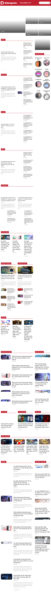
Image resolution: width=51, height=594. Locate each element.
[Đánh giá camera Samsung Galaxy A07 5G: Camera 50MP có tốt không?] (20, 92)
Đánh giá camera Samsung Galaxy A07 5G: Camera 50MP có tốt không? (22, 358)
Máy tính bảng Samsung (28, 229)
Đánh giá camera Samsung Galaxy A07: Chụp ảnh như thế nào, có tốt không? (22, 384)
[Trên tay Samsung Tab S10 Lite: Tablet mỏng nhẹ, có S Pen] (42, 393)
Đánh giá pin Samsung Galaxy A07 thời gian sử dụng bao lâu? (22, 402)
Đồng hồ (22, 349)
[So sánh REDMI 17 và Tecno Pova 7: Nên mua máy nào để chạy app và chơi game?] (20, 211)
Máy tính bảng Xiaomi (18, 230)
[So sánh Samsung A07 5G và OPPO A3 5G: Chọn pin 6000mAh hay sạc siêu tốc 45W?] (20, 85)
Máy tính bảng (16, 349)
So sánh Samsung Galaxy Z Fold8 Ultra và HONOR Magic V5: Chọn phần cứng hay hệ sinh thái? (28, 221)
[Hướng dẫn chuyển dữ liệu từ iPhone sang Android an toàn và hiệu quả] (44, 30)
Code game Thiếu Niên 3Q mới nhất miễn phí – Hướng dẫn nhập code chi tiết (31, 449)
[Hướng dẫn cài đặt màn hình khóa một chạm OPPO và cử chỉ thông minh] (20, 153)
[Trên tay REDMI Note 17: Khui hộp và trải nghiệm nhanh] (42, 377)
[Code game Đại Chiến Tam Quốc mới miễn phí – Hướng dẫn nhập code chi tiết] (44, 441)
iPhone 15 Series (30, 36)
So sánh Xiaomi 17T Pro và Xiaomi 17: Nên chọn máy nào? (7, 126)
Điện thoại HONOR (29, 183)
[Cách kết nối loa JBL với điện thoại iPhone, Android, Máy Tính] (20, 296)
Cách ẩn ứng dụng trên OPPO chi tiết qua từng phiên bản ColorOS (27, 175)
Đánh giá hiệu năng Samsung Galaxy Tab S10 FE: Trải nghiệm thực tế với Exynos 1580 (42, 529)
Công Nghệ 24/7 (25, 3)
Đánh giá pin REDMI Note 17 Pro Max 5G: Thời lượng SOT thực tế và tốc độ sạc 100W (42, 511)
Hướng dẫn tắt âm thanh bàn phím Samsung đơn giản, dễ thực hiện (22, 577)
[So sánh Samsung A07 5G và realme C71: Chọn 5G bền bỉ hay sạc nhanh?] (20, 78)
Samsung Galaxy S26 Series (16, 71)
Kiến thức (38, 412)
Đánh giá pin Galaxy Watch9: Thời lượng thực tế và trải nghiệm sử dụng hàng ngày (8, 277)
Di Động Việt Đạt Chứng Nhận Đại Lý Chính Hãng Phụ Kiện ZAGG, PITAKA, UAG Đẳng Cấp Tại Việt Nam (28, 333)
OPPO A (23, 149)
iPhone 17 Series (13, 36)
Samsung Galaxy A (29, 72)
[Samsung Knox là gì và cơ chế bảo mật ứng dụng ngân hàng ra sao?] (42, 418)
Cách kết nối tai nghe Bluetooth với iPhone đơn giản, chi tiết (5, 330)
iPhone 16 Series (21, 36)
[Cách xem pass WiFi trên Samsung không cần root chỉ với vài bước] (42, 468)
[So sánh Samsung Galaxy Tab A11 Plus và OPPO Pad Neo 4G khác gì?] (17, 237)
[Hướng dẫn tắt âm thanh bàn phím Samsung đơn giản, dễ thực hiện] (6, 577)
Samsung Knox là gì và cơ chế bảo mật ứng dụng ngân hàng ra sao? (42, 425)
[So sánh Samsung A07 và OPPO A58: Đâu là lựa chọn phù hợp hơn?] (20, 161)
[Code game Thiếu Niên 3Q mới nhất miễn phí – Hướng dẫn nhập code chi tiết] (31, 441)
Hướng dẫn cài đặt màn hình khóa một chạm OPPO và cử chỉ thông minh (23, 560)
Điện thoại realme (20, 183)
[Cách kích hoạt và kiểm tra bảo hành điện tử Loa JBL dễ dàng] (20, 302)
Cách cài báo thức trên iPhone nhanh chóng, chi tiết (28, 58)
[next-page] (4, 70)
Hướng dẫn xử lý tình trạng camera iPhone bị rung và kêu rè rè (27, 52)
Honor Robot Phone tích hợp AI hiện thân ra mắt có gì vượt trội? (11, 219)
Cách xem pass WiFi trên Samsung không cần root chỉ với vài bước (42, 475)
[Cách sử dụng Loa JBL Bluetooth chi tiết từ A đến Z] (20, 289)
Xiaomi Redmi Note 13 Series (27, 110)
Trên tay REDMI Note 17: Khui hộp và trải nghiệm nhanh (41, 384)
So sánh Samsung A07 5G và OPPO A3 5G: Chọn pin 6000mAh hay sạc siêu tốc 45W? (22, 483)
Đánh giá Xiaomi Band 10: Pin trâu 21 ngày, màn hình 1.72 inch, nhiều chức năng (17, 331)
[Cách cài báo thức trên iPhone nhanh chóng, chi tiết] (20, 57)
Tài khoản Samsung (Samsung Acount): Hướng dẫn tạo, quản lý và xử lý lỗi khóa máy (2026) (42, 549)
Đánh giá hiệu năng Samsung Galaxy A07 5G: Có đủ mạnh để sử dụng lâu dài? (22, 367)
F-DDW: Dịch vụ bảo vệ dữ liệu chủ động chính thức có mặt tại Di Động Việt (6, 449)
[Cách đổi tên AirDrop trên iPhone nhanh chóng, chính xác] (44, 18)
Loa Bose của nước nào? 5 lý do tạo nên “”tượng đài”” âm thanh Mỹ (25, 277)
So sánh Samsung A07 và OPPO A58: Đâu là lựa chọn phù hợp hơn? (28, 161)
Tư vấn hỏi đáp (22, 412)
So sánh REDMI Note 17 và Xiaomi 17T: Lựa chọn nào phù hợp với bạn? (28, 131)
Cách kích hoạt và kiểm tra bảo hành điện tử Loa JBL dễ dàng (28, 302)
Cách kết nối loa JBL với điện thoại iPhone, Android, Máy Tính (28, 296)
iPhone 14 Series (30, 37)
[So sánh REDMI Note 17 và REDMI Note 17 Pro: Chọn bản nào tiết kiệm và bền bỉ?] (20, 137)
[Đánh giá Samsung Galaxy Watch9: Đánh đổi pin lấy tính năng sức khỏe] (3, 297)
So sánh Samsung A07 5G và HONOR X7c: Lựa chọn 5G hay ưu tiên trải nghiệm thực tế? (8, 88)
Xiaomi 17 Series (12, 109)
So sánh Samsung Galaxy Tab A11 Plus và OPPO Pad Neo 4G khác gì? (16, 246)
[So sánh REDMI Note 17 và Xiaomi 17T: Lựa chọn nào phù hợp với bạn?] (20, 131)
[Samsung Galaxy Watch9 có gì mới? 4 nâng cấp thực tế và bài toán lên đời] (3, 289)
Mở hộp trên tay (39, 352)
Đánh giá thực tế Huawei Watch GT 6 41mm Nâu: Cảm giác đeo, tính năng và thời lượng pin (11, 306)
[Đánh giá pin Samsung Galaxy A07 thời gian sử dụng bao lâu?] (6, 402)
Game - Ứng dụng (5, 436)
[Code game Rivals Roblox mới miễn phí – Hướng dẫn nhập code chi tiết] (19, 441)
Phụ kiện (31, 350)
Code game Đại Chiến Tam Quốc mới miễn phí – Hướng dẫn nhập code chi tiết (44, 449)
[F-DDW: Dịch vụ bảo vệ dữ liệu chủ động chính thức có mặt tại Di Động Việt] (6, 441)
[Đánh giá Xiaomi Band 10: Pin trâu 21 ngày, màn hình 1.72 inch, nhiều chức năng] (17, 322)
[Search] (49, 3)
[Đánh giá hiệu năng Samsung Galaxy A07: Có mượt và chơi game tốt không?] (6, 392)
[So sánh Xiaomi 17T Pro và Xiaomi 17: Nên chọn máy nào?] (32, 18)
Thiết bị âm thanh (29, 349)
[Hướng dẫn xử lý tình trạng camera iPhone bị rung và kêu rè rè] (20, 51)
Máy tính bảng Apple (18, 229)
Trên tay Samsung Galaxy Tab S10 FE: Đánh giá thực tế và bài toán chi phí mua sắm (42, 366)
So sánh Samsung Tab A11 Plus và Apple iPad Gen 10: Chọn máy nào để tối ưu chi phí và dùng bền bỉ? (28, 247)
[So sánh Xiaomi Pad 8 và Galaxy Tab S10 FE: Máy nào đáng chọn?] (12, 22)
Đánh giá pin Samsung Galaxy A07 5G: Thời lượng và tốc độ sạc (22, 375)
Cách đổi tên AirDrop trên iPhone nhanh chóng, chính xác (7, 425)
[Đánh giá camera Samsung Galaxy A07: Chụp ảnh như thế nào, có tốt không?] (6, 383)
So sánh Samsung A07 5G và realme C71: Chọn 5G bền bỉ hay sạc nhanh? (28, 79)
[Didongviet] (9, 2)
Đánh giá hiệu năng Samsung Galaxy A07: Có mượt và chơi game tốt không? (21, 393)
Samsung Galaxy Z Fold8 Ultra (18, 72)
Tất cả (7, 36)
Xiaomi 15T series (21, 109)
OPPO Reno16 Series (16, 149)
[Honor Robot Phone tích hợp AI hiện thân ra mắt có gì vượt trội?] (3, 219)
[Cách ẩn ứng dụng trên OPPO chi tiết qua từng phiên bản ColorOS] (20, 175)
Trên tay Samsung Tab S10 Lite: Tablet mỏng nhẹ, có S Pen (42, 400)
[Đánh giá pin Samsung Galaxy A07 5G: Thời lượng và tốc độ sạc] (6, 375)
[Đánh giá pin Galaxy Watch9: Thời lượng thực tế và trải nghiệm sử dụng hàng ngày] (8, 270)
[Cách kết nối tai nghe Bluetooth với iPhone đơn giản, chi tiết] (5, 322)
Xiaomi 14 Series (30, 109)
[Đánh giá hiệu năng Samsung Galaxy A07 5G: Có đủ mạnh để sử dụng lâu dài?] (20, 100)
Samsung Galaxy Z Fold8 (28, 71)
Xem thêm (16, 589)
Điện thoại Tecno (12, 183)
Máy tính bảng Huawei (29, 230)
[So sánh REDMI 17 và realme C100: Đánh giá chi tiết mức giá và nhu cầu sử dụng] (3, 211)
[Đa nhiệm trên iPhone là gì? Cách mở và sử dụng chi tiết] (20, 64)
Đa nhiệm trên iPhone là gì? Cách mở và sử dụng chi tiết (27, 64)
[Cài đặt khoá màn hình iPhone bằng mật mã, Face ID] (32, 30)
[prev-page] (2, 70)
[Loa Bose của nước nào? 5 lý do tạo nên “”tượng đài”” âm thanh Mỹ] (25, 270)
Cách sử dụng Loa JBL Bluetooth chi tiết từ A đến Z (28, 290)
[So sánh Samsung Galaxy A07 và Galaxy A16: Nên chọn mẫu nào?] (6, 544)
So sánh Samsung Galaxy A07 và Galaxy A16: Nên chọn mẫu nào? (22, 544)
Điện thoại (10, 349)
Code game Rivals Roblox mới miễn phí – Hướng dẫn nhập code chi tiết (19, 448)
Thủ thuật (4, 412)
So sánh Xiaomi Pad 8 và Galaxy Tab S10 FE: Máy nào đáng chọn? (5, 245)
